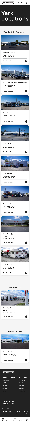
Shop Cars (5, 380)
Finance (4, 385)
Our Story (22, 380)
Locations (22, 391)
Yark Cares (22, 382)
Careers (21, 388)
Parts (4, 391)
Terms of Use (6, 408)
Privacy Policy (6, 411)
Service (4, 388)
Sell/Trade (5, 382)
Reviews (21, 385)
